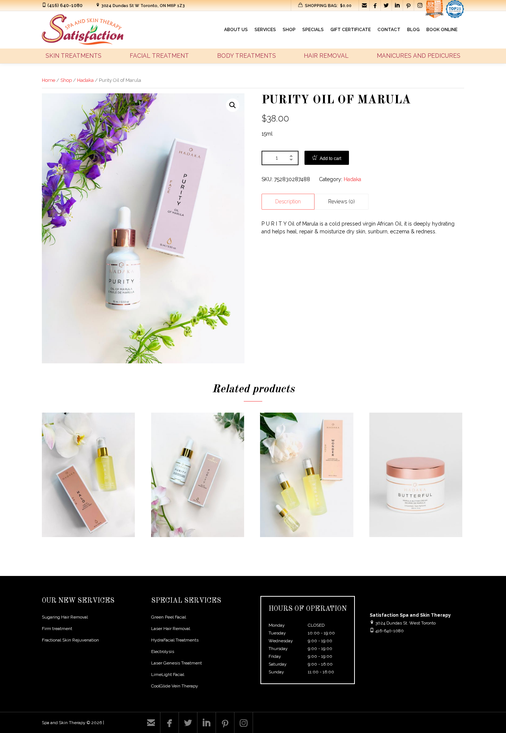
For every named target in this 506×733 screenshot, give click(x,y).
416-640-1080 (389, 630)
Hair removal (326, 55)
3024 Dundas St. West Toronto (405, 623)
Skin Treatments (73, 55)
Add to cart (330, 158)
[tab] (288, 202)
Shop (66, 80)
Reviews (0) (341, 201)
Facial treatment (159, 55)
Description (288, 201)
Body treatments (246, 55)
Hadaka (85, 80)
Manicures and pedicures (418, 55)
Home (48, 80)
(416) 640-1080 (65, 5)
